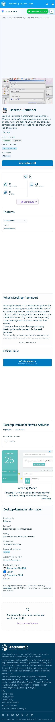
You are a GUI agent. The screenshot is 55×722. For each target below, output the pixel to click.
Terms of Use (7, 694)
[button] (6, 132)
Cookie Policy (7, 699)
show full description (27, 342)
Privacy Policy (7, 696)
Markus (28, 660)
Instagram (46, 682)
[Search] (47, 4)
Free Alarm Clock (15, 575)
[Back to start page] (3, 3)
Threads (37, 682)
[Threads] (22, 715)
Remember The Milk (16, 568)
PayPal (33, 687)
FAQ (3, 691)
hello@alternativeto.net (12, 679)
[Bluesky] (17, 715)
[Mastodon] (12, 715)
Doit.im (10, 571)
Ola (19, 660)
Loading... (12, 441)
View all (6, 579)
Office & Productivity (12, 560)
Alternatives (25, 163)
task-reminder (9, 229)
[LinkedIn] (31, 715)
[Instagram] (27, 715)
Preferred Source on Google (14, 708)
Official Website (27, 362)
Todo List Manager (9, 148)
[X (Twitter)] (7, 715)
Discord (32, 679)
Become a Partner (9, 705)
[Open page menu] (53, 4)
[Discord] (3, 715)
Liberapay (23, 687)
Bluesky (30, 682)
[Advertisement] (27, 49)
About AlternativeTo (10, 702)
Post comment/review (27, 623)
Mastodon (21, 682)
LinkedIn (7, 685)
